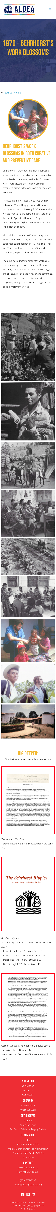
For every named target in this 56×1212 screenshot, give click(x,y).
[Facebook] (23, 1195)
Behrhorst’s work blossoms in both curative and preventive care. (27, 153)
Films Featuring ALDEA (28, 1144)
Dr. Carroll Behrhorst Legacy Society (28, 1129)
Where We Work (28, 1109)
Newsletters (28, 1157)
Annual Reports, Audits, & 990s (28, 1153)
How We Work (28, 1105)
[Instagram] (28, 1195)
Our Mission (28, 1085)
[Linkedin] (33, 1195)
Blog (28, 1140)
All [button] (19, 307)
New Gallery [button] (32, 307)
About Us (28, 1090)
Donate (28, 1120)
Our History (28, 1094)
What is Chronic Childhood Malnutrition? (28, 1148)
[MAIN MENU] (50, 9)
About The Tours (28, 1124)
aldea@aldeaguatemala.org (28, 1184)
